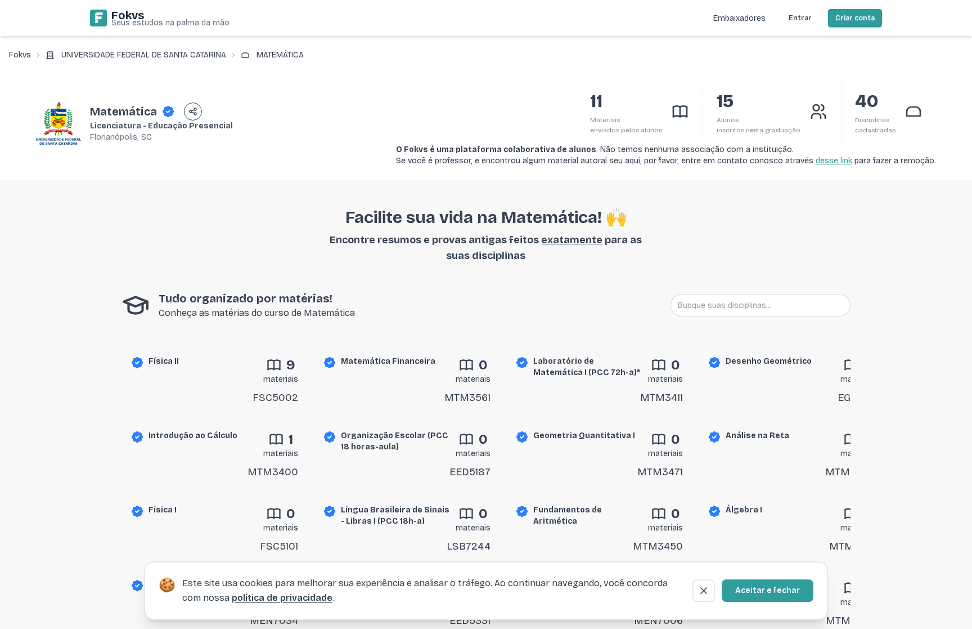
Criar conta (855, 18)
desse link (834, 161)
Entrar (800, 18)
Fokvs (20, 55)
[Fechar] (703, 590)
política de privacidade (282, 597)
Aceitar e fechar (767, 590)
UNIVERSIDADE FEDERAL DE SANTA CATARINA (143, 55)
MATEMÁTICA (280, 55)
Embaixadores (739, 18)
